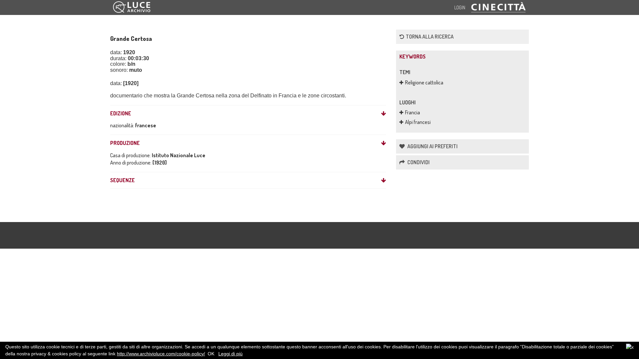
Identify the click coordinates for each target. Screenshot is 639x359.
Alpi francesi (418, 122)
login (459, 7)
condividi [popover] (418, 162)
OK (211, 353)
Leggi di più (230, 353)
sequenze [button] (122, 180)
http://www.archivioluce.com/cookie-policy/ (161, 353)
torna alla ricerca (430, 36)
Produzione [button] (125, 143)
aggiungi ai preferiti (432, 146)
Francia (412, 112)
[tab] (248, 113)
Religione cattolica (424, 82)
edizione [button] (120, 114)
